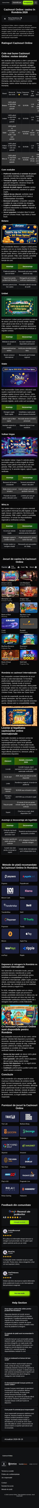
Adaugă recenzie (19, 1222)
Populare (4, 567)
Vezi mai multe (19, 1293)
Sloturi (32, 567)
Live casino (13, 566)
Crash (23, 567)
